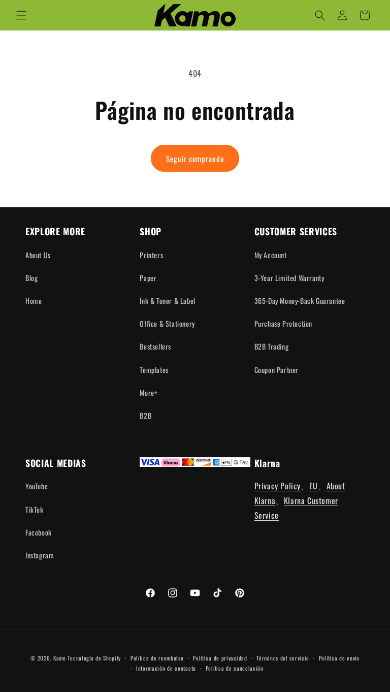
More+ (148, 392)
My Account (270, 254)
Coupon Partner (276, 369)
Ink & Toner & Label (167, 300)
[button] (21, 15)
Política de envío (339, 658)
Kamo (59, 658)
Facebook (38, 532)
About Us (38, 254)
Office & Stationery (167, 323)
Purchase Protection (283, 323)
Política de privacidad (220, 658)
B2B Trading (271, 346)
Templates (154, 369)
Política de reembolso (157, 658)
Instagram (39, 555)
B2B (145, 415)
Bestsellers (155, 346)
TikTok (34, 509)
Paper (148, 277)
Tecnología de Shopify (94, 658)
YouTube (36, 486)
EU (313, 486)
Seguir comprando (195, 158)
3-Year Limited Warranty (289, 277)
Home (33, 300)
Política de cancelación (235, 668)
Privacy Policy (277, 486)
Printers (151, 254)
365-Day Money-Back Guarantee (299, 300)
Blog (31, 277)
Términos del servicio (282, 658)
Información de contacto (166, 668)
